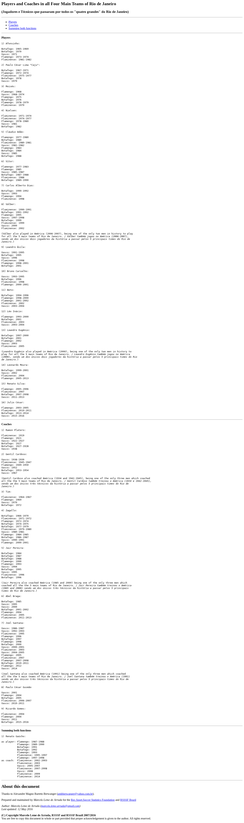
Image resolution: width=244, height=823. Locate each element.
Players (13, 21)
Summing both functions (22, 28)
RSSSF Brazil (128, 799)
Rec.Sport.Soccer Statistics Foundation (93, 799)
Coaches (13, 25)
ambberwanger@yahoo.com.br (75, 793)
